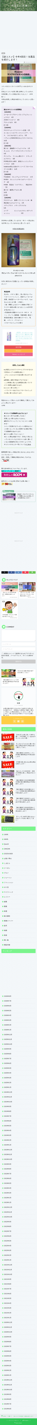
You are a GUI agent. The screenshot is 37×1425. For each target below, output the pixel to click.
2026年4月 (7, 1015)
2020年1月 (7, 1375)
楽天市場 (18, 347)
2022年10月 (8, 1217)
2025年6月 (7, 1063)
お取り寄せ (8, 858)
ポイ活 (6, 887)
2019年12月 (8, 1380)
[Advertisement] (18, 30)
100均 (6, 834)
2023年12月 (8, 1149)
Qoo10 (6, 844)
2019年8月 (7, 1399)
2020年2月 (7, 1370)
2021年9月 (7, 1279)
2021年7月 (7, 1289)
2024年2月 (7, 1140)
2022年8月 (7, 1226)
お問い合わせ (25, 1420)
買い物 (6, 940)
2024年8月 (7, 1111)
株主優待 (7, 916)
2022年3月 (7, 1250)
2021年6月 (7, 1293)
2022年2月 (7, 1255)
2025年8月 (7, 1054)
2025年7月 (7, 1058)
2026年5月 (7, 1010)
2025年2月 (7, 1082)
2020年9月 (7, 1337)
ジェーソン (8, 877)
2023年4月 (7, 1188)
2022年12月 (8, 1207)
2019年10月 (8, 1389)
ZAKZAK (7, 849)
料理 (5, 911)
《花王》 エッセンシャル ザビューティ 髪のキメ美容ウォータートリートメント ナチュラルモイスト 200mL (24, 336)
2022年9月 (7, 1221)
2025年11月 (8, 1039)
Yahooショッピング (18, 354)
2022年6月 (7, 1236)
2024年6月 (7, 1121)
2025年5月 (7, 1068)
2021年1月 (7, 1317)
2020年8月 (7, 1341)
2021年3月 (7, 1308)
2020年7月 (7, 1346)
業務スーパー (8, 921)
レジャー (7, 897)
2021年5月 (7, 1298)
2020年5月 (7, 1356)
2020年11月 (8, 1327)
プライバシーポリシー (14, 1420)
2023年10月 (8, 1159)
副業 (5, 901)
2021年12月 (8, 1265)
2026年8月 (7, 996)
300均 (6, 839)
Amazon (18, 351)
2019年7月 (7, 1404)
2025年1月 (7, 1087)
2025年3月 (7, 1078)
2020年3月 (7, 1365)
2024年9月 (7, 1106)
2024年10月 (8, 1102)
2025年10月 (8, 1044)
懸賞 (3, 53)
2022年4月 (7, 1245)
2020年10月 (8, 1332)
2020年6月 (7, 1351)
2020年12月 (8, 1322)
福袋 (5, 930)
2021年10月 (8, 1274)
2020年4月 (7, 1361)
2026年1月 (7, 1030)
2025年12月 (8, 1034)
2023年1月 (7, 1202)
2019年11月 (8, 1385)
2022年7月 (7, 1231)
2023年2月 (7, 1197)
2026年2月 (7, 1025)
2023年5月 (7, 1183)
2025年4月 (7, 1073)
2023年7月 (7, 1173)
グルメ (6, 873)
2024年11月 (8, 1097)
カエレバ (25, 343)
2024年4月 (7, 1130)
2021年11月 (8, 1269)
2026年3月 (7, 1020)
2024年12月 (8, 1092)
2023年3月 (7, 1193)
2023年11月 (8, 1154)
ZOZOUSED (8, 853)
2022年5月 (7, 1241)
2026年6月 (7, 1006)
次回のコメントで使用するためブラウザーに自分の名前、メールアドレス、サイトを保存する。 (17, 655)
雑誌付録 (7, 945)
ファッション (8, 882)
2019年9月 (7, 1394)
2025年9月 (7, 1049)
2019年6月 (7, 1409)
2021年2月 (7, 1313)
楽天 (5, 925)
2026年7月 (7, 1001)
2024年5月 (7, 1125)
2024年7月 (7, 1116)
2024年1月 (7, 1145)
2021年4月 (7, 1303)
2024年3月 (7, 1135)
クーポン (7, 868)
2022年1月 (7, 1260)
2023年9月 (7, 1164)
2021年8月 (7, 1284)
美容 (5, 935)
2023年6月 (7, 1178)
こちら (28, 444)
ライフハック (8, 892)
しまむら (7, 863)
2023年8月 (7, 1169)
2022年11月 (8, 1212)
